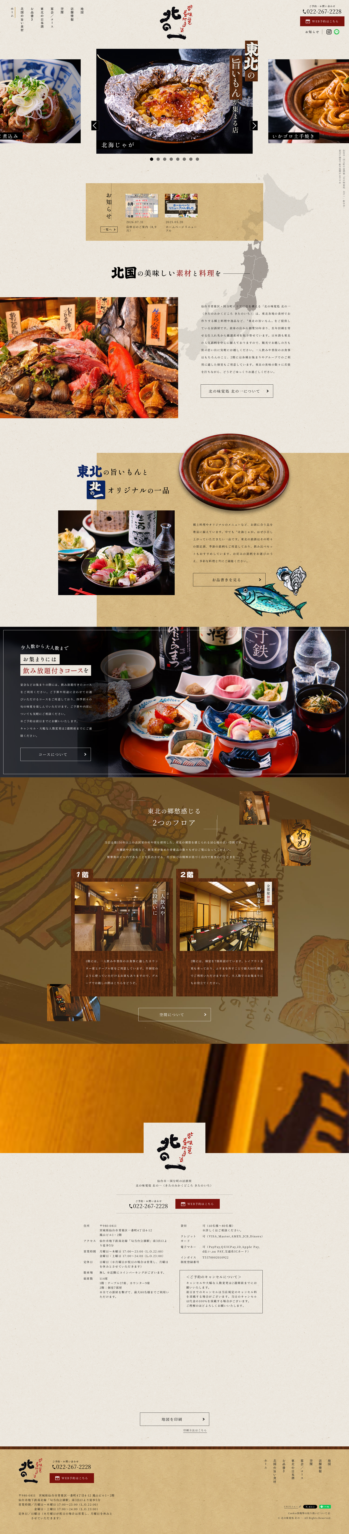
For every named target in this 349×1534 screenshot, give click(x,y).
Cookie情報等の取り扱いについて (307, 1513)
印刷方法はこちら (195, 1430)
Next (254, 125)
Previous (95, 125)
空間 (62, 10)
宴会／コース (52, 17)
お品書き (32, 14)
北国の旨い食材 (22, 19)
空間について (171, 1014)
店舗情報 (72, 14)
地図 (82, 10)
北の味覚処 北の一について (234, 391)
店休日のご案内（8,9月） (141, 228)
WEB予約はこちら (325, 21)
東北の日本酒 (42, 17)
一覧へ (107, 229)
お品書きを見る (226, 579)
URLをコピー (291, 1506)
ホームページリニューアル (181, 228)
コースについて (53, 754)
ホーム (12, 12)
